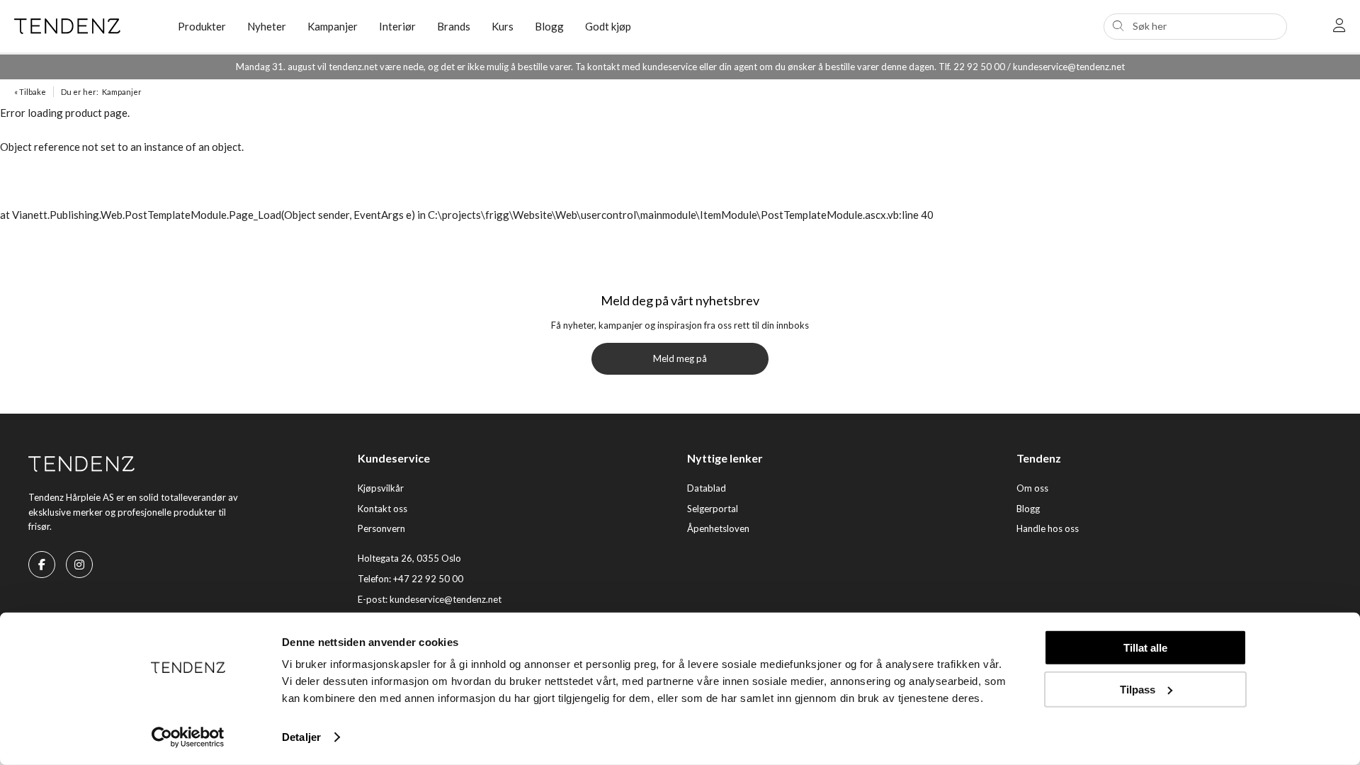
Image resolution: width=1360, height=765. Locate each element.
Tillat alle (1145, 648)
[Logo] (85, 26)
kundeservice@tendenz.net (446, 599)
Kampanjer (332, 26)
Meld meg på (680, 358)
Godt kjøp (608, 26)
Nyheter (266, 26)
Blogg (549, 26)
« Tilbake (30, 91)
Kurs (503, 26)
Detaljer (301, 737)
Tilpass (1137, 689)
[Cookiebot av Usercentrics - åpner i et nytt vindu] (188, 737)
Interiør (397, 26)
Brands (453, 26)
